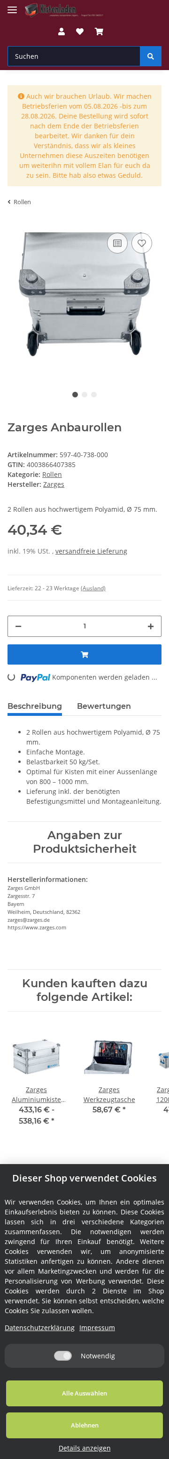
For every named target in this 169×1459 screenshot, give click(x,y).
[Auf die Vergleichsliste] (117, 243)
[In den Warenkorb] (84, 654)
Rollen (52, 474)
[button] (61, 31)
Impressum (97, 1327)
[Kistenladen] (67, 10)
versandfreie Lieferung (91, 551)
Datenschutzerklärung (40, 1327)
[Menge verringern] (18, 626)
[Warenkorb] (99, 31)
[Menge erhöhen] (150, 626)
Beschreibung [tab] (35, 706)
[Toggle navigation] (12, 6)
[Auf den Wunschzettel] (141, 243)
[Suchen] (150, 56)
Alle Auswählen (84, 1393)
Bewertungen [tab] (104, 706)
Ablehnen (85, 1425)
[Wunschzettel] (79, 31)
